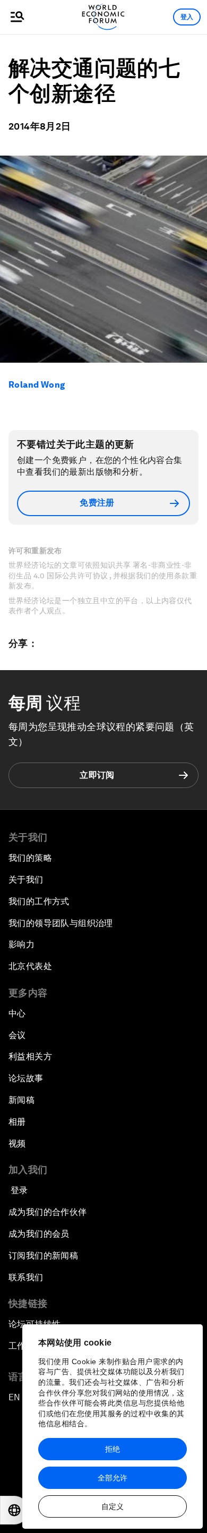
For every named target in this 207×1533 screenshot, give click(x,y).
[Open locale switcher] (14, 1510)
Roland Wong (36, 385)
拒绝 (112, 1449)
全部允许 (112, 1478)
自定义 (112, 1506)
